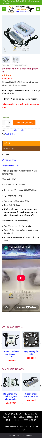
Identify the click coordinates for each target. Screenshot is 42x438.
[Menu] (4, 9)
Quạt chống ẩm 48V (31, 352)
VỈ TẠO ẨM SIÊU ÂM (19, 65)
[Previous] (5, 35)
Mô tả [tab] (7, 143)
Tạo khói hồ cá (10, 134)
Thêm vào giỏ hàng (24, 122)
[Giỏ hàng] (38, 9)
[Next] (36, 35)
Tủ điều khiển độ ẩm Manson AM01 (11, 354)
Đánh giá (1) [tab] (8, 149)
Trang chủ (5, 65)
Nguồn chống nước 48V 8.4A (31, 395)
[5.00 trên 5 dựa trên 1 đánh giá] (21, 75)
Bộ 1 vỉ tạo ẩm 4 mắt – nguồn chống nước (10, 396)
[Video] (5, 49)
